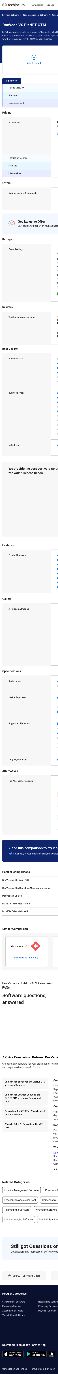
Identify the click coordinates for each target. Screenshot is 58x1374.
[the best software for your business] (13, 6)
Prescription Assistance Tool (20, 1200)
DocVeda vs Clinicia (25, 957)
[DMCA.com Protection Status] (52, 1356)
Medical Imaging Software (18, 1219)
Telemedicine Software (16, 1209)
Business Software (10, 15)
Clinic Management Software (35, 15)
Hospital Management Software (21, 1190)
